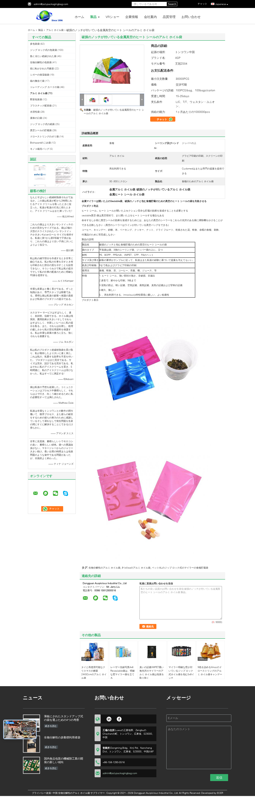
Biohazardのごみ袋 (40, 142)
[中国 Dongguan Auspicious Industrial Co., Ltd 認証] (40, 175)
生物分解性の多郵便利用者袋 (62, 737)
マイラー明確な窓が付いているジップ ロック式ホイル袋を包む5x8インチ (181, 672)
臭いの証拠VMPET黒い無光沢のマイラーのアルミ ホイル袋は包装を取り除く (151, 672)
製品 (93, 17)
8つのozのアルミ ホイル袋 (136, 567)
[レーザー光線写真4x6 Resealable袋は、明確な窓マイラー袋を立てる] (123, 652)
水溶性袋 (35, 111)
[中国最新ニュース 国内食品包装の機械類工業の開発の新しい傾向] (31, 765)
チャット (162, 119)
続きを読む (51, 725)
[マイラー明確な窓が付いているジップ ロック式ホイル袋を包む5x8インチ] (181, 652)
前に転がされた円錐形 (42, 68)
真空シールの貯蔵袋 (41, 130)
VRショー (112, 17)
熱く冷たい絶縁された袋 (43, 56)
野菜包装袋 (36, 99)
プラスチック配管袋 (41, 105)
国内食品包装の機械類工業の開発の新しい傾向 (63, 760)
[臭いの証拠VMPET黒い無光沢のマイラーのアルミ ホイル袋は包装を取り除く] (152, 652)
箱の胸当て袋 (37, 80)
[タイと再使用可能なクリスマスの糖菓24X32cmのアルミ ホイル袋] (94, 652)
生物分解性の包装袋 (41, 62)
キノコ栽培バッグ (39, 148)
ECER (220, 792)
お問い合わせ (191, 17)
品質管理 (169, 17)
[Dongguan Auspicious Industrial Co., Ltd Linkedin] (108, 718)
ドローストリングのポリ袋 (44, 136)
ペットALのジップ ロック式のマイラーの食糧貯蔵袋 (180, 567)
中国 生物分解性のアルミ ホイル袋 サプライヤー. (79, 792)
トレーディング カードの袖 (44, 87)
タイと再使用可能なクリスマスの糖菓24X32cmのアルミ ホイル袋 (94, 672)
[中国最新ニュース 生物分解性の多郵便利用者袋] (31, 744)
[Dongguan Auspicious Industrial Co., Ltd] (50, 15)
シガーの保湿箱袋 (39, 74)
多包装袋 (35, 43)
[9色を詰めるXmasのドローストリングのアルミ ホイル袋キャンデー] (211, 652)
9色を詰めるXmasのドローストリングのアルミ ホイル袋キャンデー (210, 671)
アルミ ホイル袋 (55, 30)
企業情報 (131, 17)
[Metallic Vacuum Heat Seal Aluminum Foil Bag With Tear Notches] (112, 68)
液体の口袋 (36, 117)
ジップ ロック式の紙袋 (42, 124)
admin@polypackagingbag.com (51, 4)
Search (172, 4)
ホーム (79, 17)
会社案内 (150, 17)
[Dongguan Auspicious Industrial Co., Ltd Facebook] (119, 718)
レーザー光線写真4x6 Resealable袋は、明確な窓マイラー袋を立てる (122, 672)
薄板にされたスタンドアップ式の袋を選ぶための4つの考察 (63, 717)
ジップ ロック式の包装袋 (43, 49)
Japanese (220, 4)
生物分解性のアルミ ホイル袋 (104, 567)
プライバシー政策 (41, 792)
